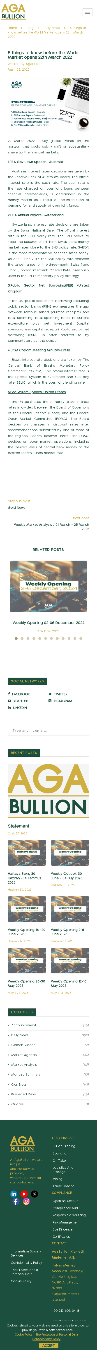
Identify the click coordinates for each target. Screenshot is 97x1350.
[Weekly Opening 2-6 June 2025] (70, 909)
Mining (57, 1179)
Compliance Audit (66, 1208)
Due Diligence (62, 1229)
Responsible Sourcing (69, 1215)
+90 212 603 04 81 (66, 1311)
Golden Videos (50, 1045)
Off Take (59, 1161)
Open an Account (66, 1201)
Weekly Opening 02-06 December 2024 (49, 622)
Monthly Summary (50, 1075)
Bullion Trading (64, 1146)
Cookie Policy (21, 1281)
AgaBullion (34, 64)
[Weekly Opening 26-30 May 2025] (27, 960)
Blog (30, 28)
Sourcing (59, 1153)
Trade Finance (63, 1186)
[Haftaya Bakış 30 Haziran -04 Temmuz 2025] (27, 853)
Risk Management (66, 1222)
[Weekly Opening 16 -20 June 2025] (27, 909)
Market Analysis (50, 1065)
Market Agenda (50, 1055)
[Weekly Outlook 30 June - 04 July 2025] (70, 853)
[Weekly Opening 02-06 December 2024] (48, 586)
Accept (48, 1345)
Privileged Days (50, 1094)
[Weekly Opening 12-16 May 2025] (70, 960)
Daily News (52, 28)
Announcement (50, 1025)
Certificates (61, 1237)
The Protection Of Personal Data (24, 1272)
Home (12, 28)
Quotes (50, 1104)
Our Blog (50, 1084)
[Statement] (48, 791)
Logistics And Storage (63, 1170)
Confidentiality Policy (26, 1263)
